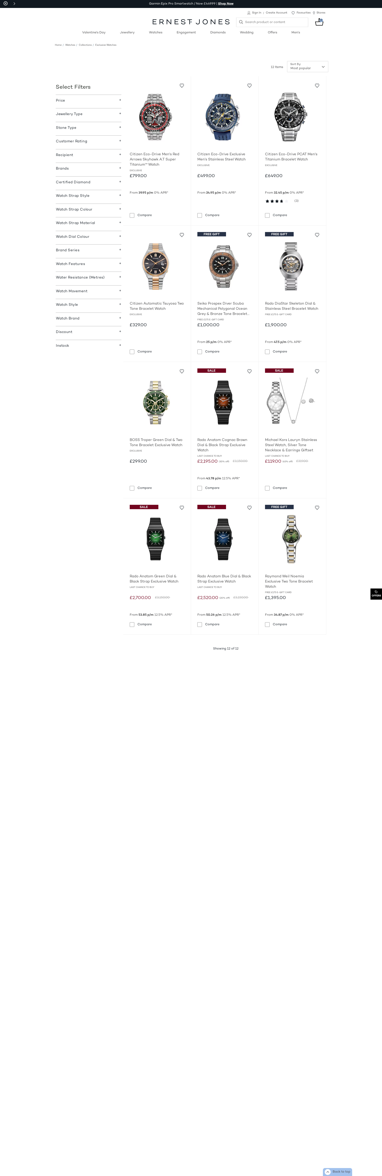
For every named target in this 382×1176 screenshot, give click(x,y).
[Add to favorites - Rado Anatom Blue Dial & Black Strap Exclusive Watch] (249, 507)
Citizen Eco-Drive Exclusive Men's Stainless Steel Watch (221, 156)
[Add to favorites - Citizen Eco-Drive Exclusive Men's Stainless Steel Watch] (249, 85)
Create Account (276, 12)
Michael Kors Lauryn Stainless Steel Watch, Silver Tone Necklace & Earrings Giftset (291, 445)
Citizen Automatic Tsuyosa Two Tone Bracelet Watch (157, 306)
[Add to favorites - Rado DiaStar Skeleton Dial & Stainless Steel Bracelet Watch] (317, 234)
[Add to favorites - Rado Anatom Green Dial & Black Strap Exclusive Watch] (181, 507)
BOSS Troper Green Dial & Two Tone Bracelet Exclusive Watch (156, 442)
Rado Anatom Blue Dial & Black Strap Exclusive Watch (224, 579)
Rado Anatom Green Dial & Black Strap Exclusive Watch (154, 579)
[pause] (5, 3)
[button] (14, 3)
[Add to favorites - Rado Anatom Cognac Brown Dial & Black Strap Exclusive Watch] (249, 371)
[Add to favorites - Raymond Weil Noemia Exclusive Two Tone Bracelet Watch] (317, 507)
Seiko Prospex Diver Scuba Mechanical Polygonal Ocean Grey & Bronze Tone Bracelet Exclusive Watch (222, 309)
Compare (144, 215)
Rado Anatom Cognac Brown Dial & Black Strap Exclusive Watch (222, 445)
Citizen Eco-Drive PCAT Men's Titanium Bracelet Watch (291, 156)
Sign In (256, 12)
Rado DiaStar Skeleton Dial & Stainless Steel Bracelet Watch (291, 306)
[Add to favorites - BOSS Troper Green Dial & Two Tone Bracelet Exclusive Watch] (181, 371)
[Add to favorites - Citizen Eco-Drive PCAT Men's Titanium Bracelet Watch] (317, 85)
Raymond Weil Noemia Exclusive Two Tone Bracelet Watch (289, 582)
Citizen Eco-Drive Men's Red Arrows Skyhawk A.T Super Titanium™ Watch (154, 159)
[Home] (191, 22)
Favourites (304, 12)
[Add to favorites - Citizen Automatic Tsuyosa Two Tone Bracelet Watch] (181, 234)
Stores (321, 12)
